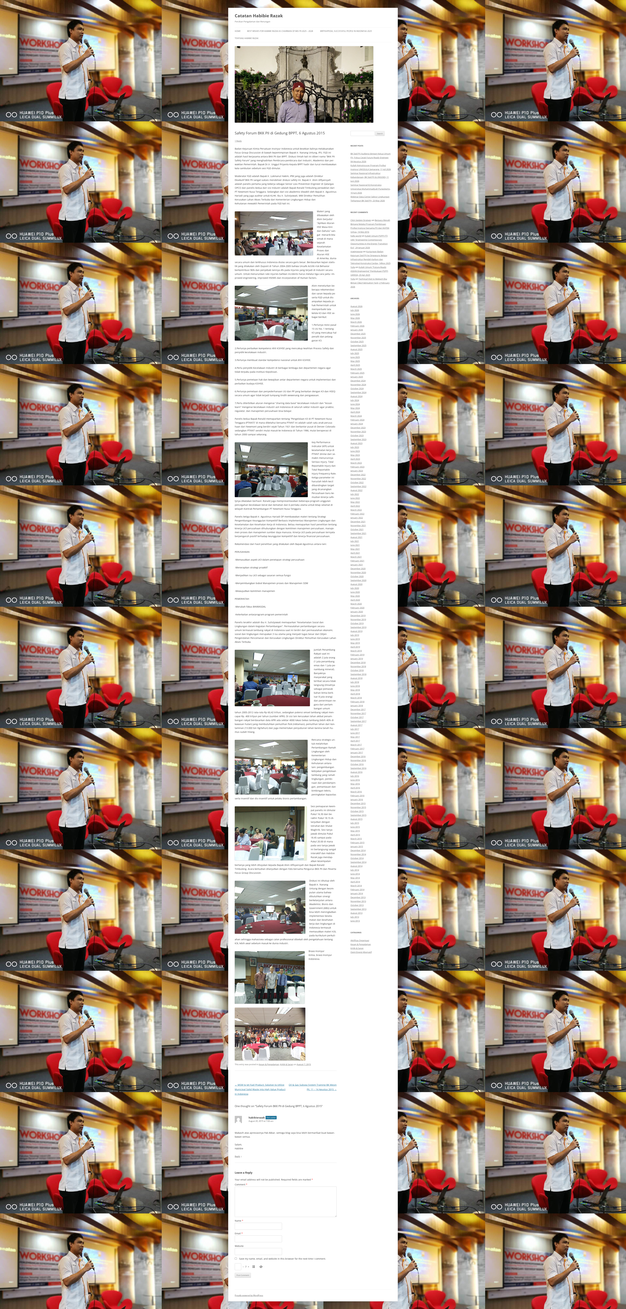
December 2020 (357, 568)
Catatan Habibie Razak (259, 16)
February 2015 (357, 842)
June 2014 (355, 873)
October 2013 (357, 905)
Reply (237, 1156)
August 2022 (356, 490)
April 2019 (355, 646)
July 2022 (354, 494)
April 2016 (355, 787)
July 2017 (354, 729)
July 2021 (354, 541)
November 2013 (358, 901)
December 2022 (357, 474)
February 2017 (357, 748)
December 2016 (357, 756)
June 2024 (355, 404)
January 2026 (356, 329)
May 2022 (355, 502)
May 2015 (355, 830)
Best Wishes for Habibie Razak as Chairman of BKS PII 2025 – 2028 (280, 31)
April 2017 (355, 740)
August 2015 (356, 819)
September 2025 (358, 345)
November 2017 (358, 713)
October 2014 (357, 858)
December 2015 (357, 803)
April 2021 (355, 552)
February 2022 (357, 513)
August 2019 (356, 631)
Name (239, 1220)
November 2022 (358, 478)
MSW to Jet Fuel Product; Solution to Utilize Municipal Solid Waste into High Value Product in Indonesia (260, 1089)
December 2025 (357, 333)
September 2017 (358, 721)
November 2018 (358, 666)
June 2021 (355, 545)
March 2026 (356, 321)
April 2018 (355, 693)
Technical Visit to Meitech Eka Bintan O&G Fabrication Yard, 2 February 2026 (370, 282)
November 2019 (358, 619)
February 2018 (357, 701)
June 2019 (355, 639)
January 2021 (356, 564)
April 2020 (355, 599)
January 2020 (356, 611)
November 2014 (358, 854)
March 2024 (356, 415)
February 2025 (357, 372)
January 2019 (356, 658)
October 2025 (357, 341)
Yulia (352, 267)
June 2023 (355, 451)
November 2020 (358, 572)
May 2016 (355, 783)
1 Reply (238, 140)
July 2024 (354, 400)
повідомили (356, 251)
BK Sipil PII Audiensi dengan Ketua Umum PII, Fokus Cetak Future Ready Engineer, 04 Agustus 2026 (370, 157)
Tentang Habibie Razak (246, 38)
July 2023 (354, 447)
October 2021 (357, 529)
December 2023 (357, 427)
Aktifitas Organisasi (359, 940)
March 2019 (356, 650)
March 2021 (356, 556)
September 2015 (358, 815)
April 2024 (355, 412)
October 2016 (357, 764)
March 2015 (356, 838)
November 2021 (358, 525)
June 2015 (355, 826)
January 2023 (356, 470)
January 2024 (356, 423)
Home (238, 31)
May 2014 (355, 877)
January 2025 (356, 376)
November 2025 (358, 337)
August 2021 (356, 537)
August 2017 (356, 725)
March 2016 (356, 791)
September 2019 (358, 627)
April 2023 (355, 458)
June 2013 (355, 920)
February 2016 (357, 795)
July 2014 (354, 869)
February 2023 (357, 466)
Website (239, 1246)
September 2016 (358, 768)
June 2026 (355, 314)
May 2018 (355, 689)
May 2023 (355, 455)
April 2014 (355, 881)
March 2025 (356, 368)
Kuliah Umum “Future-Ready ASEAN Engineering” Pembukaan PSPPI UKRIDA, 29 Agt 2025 (369, 271)
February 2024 (357, 419)
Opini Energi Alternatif (361, 952)
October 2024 (357, 388)
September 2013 (358, 909)
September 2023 (358, 439)
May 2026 (355, 318)
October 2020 (357, 576)
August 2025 (356, 349)
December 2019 (357, 615)
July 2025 (354, 353)
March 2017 (356, 744)
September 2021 (358, 533)
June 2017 (355, 732)
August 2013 (356, 913)
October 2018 (357, 670)
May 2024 (355, 408)
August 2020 (356, 584)
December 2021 (357, 521)
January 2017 (356, 752)
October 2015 (357, 811)
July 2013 (354, 916)
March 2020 (356, 603)
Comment (241, 1184)
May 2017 (355, 736)
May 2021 (355, 549)
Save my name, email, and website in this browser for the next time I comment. (282, 1258)
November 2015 (358, 807)
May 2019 (355, 642)
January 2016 (356, 799)
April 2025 (355, 365)
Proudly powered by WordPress (249, 1295)
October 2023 (357, 435)
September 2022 (358, 486)
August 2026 (356, 306)
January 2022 (356, 517)
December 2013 (357, 897)
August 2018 (356, 678)
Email (239, 1233)
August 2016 (356, 772)
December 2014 (357, 850)
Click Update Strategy (360, 220)
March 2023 (356, 462)
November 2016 (358, 760)
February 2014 (357, 889)
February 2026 (357, 325)
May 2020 (355, 595)
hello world (355, 235)
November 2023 (358, 431)
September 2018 (358, 674)
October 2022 (357, 482)
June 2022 (355, 498)
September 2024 (358, 392)
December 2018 (357, 662)
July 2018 (354, 682)
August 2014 (356, 866)
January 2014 (356, 893)
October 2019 (357, 623)
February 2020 (357, 607)
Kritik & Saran (286, 1064)
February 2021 (357, 560)
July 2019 (354, 635)
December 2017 (357, 709)
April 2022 (355, 505)
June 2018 (355, 686)
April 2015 (355, 834)
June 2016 (355, 779)
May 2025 (355, 361)
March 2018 (356, 697)
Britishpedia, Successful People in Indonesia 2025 (346, 31)
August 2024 (356, 396)
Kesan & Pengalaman (269, 1064)
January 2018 (356, 705)
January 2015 (356, 846)
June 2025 (355, 357)
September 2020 (358, 580)
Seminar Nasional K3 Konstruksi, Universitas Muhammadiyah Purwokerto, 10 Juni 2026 (370, 188)
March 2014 (356, 885)
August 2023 (356, 443)
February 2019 (357, 654)
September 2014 (358, 862)
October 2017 (357, 717)
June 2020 (355, 592)
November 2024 (358, 384)
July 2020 (354, 588)
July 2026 (354, 310)
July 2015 (354, 823)
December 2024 (357, 380)
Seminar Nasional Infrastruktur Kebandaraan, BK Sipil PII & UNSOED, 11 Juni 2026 (369, 177)
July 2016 (354, 776)
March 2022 (356, 509)
